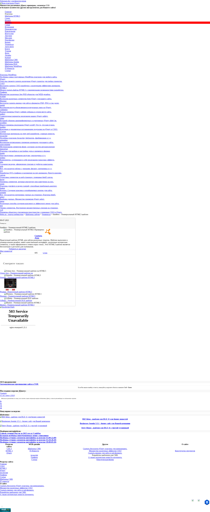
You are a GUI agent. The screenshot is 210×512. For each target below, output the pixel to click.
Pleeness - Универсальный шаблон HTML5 (17, 296)
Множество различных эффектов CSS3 (105, 451)
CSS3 (2, 466)
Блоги (7, 49)
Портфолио (9, 40)
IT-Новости (9, 68)
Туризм (8, 51)
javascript (34, 455)
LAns (45, 253)
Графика (34, 457)
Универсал (9, 44)
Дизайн (8, 55)
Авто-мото (9, 47)
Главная (8, 12)
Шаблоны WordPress (13, 66)
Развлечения (10, 31)
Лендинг (8, 36)
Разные (8, 57)
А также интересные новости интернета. (105, 457)
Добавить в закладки (17, 249)
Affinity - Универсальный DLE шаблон (16, 300)
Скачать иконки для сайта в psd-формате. (105, 453)
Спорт (7, 18)
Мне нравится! (6, 251)
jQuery (9, 453)
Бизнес (8, 42)
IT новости (4, 481)
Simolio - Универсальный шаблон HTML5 (17, 277)
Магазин (8, 38)
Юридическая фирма (105, 460)
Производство (11, 29)
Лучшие (8, 23)
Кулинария (9, 27)
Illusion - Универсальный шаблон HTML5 (17, 305)
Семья (7, 25)
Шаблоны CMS (11, 60)
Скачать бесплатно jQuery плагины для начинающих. (105, 449)
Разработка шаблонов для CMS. (13, 492)
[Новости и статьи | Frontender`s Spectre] (7, 307)
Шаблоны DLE (11, 64)
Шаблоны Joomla (12, 62)
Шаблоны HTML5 (12, 16)
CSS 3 (9, 449)
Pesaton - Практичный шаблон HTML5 (16, 292)
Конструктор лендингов (185, 451)
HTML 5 (9, 451)
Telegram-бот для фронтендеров (13, 1)
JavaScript (4, 473)
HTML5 (3, 468)
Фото (7, 53)
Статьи (8, 71)
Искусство (9, 33)
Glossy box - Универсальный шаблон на (16, 273)
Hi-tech (8, 20)
